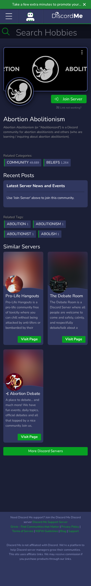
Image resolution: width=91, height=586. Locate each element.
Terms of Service (22, 531)
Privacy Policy (70, 527)
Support (73, 531)
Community (23, 162)
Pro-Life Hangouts (22, 296)
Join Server (72, 99)
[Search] (6, 31)
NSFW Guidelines (46, 531)
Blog (63, 531)
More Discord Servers (45, 451)
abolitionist (20, 234)
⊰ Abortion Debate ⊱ (23, 397)
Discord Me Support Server (50, 522)
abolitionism (50, 224)
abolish (50, 234)
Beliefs (57, 162)
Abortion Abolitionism (34, 119)
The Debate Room (66, 296)
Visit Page (29, 339)
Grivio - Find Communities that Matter (35, 527)
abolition (17, 224)
